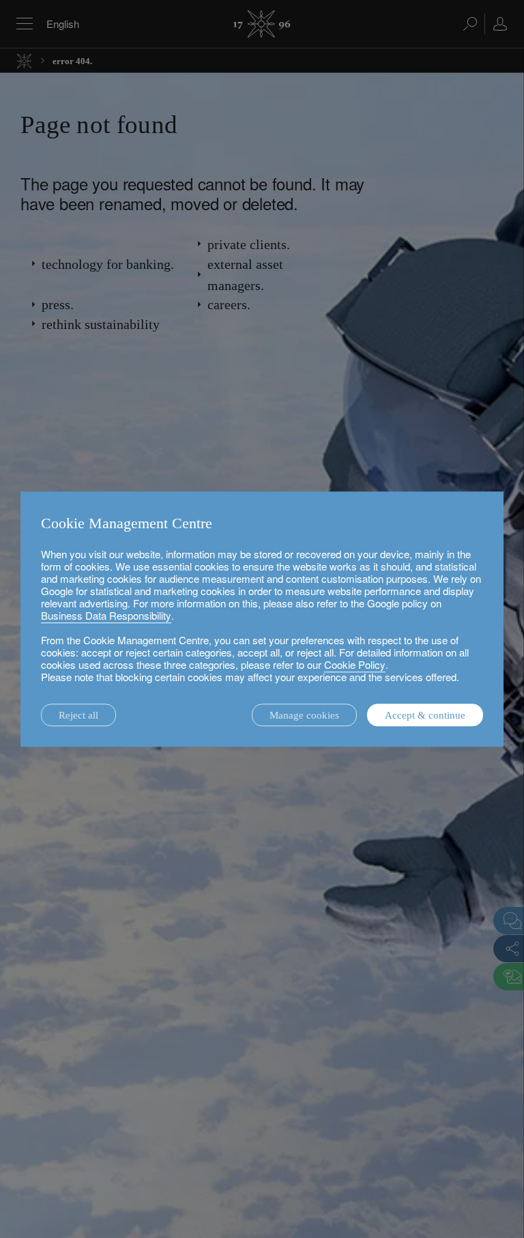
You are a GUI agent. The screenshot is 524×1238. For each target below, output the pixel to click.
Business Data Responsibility (106, 615)
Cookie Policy (354, 664)
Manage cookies (304, 715)
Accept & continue (425, 715)
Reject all (78, 715)
